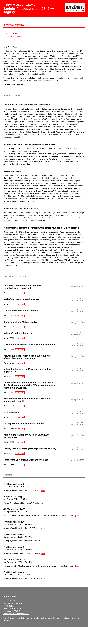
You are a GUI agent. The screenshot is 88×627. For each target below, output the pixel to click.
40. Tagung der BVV (14, 509)
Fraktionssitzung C (13, 496)
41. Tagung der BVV (14, 559)
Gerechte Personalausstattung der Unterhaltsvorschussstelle (22, 286)
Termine (11, 39)
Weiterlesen (19, 293)
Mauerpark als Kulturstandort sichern (23, 423)
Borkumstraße (11, 412)
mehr (43, 490)
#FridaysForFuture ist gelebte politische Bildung (29, 448)
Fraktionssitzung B (13, 484)
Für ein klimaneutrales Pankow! (20, 310)
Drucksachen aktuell (15, 36)
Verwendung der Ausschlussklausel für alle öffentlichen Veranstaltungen (27, 356)
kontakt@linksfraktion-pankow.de (16, 614)
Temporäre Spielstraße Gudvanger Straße (25, 460)
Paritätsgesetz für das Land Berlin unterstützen (29, 344)
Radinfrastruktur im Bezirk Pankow (22, 299)
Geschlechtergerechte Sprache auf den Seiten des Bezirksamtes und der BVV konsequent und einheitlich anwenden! (29, 385)
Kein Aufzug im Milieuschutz (18, 333)
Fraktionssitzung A (13, 521)
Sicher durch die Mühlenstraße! (20, 322)
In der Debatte (13, 33)
